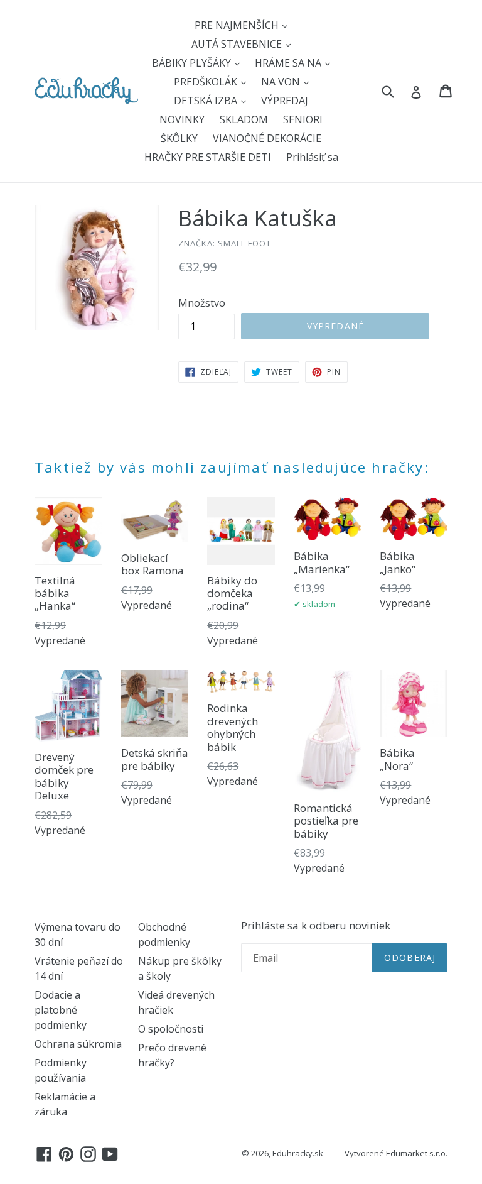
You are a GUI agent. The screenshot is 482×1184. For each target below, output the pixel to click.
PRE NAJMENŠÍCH (238, 25)
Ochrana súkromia (78, 1044)
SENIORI (303, 119)
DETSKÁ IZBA (207, 100)
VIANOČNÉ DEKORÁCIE (267, 138)
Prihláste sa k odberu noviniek (315, 925)
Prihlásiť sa (312, 157)
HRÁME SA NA (289, 63)
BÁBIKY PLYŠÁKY (192, 63)
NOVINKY (182, 119)
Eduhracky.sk (297, 1153)
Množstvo (201, 303)
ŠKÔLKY (179, 138)
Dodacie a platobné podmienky (61, 1010)
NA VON (282, 82)
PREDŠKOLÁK (207, 82)
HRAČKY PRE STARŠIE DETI (207, 157)
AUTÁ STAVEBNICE (237, 44)
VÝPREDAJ (284, 100)
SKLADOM (244, 119)
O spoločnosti (170, 1029)
